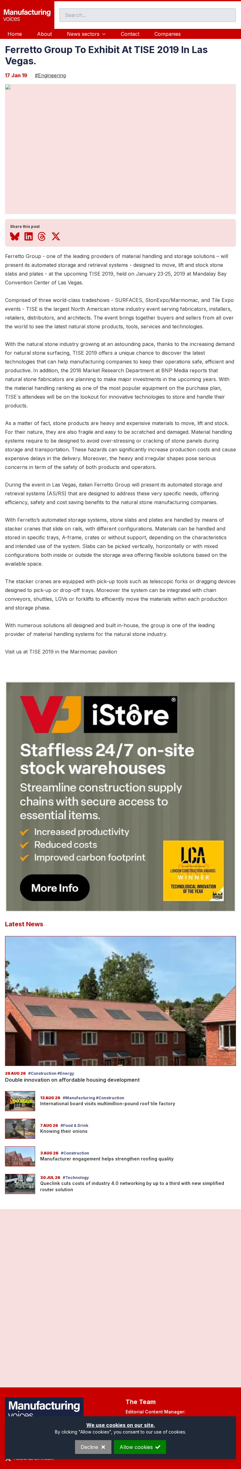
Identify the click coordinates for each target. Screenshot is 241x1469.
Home (15, 34)
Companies (167, 34)
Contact (130, 34)
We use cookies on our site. (120, 1425)
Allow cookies (136, 1447)
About (44, 34)
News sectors (83, 34)
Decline (89, 1447)
